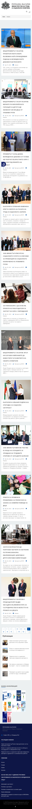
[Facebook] (15, 807)
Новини (16, 65)
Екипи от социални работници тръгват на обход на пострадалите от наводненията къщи (19, 649)
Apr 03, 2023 (8, 267)
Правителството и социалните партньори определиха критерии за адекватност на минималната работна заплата (19, 657)
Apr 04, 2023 (8, 215)
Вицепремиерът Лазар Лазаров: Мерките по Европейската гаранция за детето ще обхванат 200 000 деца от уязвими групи (16, 107)
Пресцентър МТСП (19, 115)
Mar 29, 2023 (8, 459)
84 (17, 629)
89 (7, 631)
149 (19, 631)
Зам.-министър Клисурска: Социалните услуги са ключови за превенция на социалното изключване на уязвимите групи (16, 259)
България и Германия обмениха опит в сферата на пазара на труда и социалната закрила (16, 209)
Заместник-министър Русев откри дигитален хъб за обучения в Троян (18, 641)
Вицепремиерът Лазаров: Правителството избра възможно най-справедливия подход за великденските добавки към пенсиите (15, 56)
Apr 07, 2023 (8, 65)
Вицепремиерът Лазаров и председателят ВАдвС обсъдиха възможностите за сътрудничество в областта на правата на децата (15, 605)
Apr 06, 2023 (8, 115)
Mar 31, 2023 (8, 314)
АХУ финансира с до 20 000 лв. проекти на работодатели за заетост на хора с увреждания (15, 308)
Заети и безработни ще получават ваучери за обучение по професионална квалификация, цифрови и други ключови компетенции (16, 552)
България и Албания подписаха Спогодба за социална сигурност (16, 405)
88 (3, 631)
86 (24, 629)
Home (4, 16)
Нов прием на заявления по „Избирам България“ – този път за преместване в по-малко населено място (19, 665)
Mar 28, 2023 (8, 613)
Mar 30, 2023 (8, 410)
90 (11, 631)
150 (23, 631)
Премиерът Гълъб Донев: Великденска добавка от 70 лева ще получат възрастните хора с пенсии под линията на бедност (16, 159)
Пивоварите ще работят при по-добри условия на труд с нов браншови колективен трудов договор (19, 672)
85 (21, 629)
